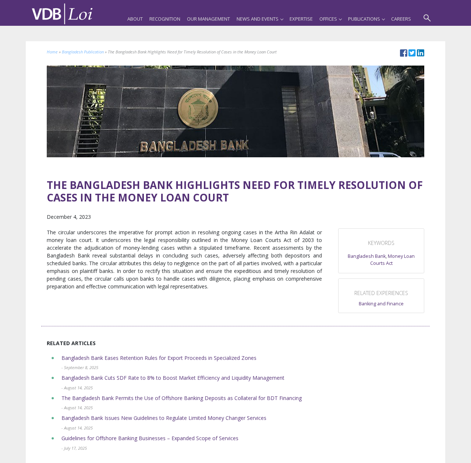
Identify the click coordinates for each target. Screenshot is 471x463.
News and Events (258, 18)
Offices (328, 18)
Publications (364, 18)
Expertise (301, 18)
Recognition (164, 18)
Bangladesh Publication (83, 52)
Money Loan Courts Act (392, 259)
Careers (401, 18)
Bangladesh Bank (367, 256)
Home (52, 52)
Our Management (208, 18)
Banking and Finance (381, 304)
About (135, 18)
